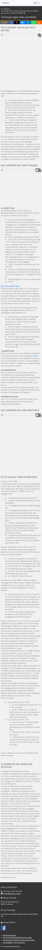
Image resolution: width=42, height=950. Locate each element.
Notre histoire (27, 11)
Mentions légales (9, 935)
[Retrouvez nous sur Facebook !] (3, 928)
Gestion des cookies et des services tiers (19, 940)
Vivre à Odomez (14, 11)
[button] (11, 22)
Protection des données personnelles (17, 938)
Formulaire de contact (12, 894)
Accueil (3, 11)
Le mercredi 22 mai (11, 286)
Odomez (5, 3)
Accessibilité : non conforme (14, 943)
